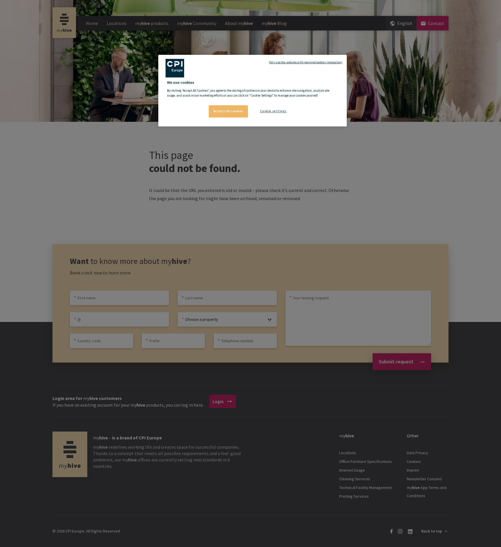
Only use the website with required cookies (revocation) (305, 62)
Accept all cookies (228, 111)
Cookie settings (273, 111)
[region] (252, 91)
